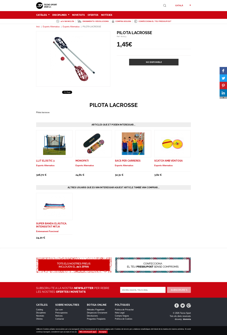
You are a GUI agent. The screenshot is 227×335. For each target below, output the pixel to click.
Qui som (59, 309)
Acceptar (102, 332)
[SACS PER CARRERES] (133, 153)
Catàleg (42, 15)
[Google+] (188, 305)
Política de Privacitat (124, 309)
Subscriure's (179, 290)
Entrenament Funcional (47, 231)
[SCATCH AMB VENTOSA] (172, 153)
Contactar (59, 319)
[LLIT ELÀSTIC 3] (54, 153)
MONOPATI (82, 160)
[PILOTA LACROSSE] (73, 81)
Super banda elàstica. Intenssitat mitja (51, 225)
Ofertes (93, 15)
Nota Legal (119, 313)
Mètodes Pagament (95, 309)
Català (179, 5)
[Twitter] (182, 305)
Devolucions (92, 316)
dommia (187, 319)
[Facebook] (176, 305)
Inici (38, 26)
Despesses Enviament (97, 313)
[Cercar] (164, 5)
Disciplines (59, 15)
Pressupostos (61, 313)
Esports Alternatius (51, 26)
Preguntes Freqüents (96, 319)
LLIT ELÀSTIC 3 (45, 160)
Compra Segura (122, 316)
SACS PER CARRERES (128, 160)
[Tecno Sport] (47, 8)
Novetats (78, 15)
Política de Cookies (123, 319)
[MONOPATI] (93, 153)
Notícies (106, 15)
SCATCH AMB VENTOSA (168, 160)
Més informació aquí (88, 332)
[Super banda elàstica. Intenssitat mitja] (54, 216)
